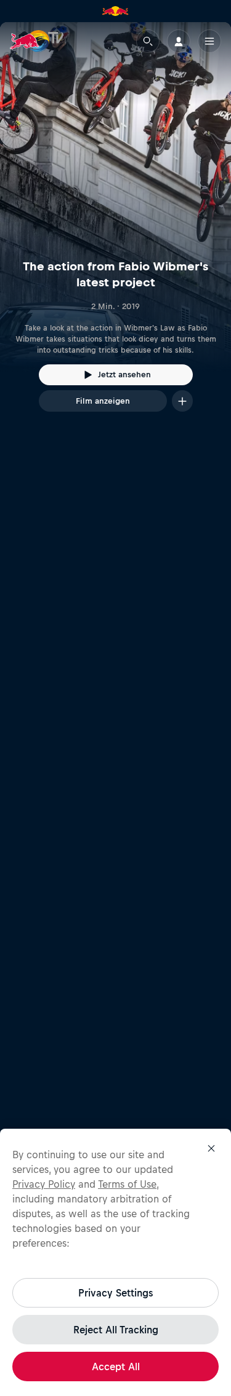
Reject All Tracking (115, 1329)
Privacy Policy (43, 1184)
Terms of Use (127, 1184)
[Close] (211, 1148)
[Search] (148, 41)
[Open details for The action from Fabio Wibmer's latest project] (115, 228)
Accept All (116, 1366)
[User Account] (178, 41)
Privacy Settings (115, 1292)
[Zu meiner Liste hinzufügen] (182, 401)
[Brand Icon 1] (115, 11)
